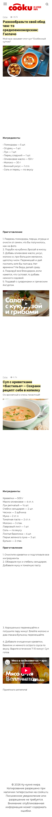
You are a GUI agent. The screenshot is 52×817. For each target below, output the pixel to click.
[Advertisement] (26, 107)
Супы (5, 17)
